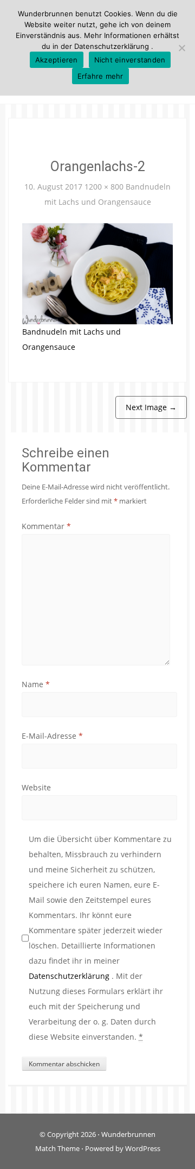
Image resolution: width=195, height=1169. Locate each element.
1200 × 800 (103, 186)
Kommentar (46, 526)
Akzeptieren (56, 59)
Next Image (151, 407)
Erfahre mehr (100, 76)
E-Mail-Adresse (52, 736)
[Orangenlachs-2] (97, 273)
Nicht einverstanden (130, 59)
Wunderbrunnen (128, 1134)
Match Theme (57, 1148)
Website (36, 787)
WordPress (142, 1148)
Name (36, 684)
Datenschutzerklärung (70, 976)
